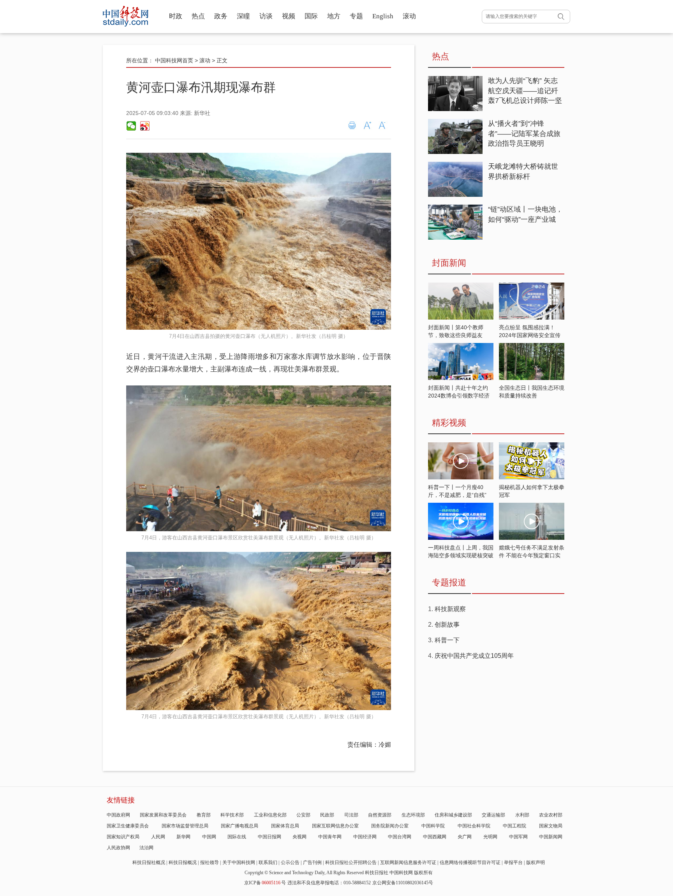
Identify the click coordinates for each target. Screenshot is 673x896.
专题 (356, 16)
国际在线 (236, 836)
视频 (288, 16)
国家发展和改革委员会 (163, 815)
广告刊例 (312, 862)
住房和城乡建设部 (453, 815)
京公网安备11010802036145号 (402, 882)
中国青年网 (330, 836)
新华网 (183, 836)
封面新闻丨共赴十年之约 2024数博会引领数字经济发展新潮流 (459, 395)
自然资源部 (379, 815)
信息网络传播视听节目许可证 (470, 862)
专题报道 (449, 582)
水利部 (522, 815)
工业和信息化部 (270, 815)
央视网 (299, 836)
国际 (311, 16)
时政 (175, 16)
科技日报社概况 (148, 862)
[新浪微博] (144, 126)
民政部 (327, 815)
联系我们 (268, 862)
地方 (333, 16)
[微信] (131, 126)
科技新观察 (450, 609)
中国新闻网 (550, 836)
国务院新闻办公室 (390, 826)
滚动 (409, 16)
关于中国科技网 (238, 862)
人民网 (158, 836)
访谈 (266, 16)
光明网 (490, 836)
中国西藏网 (434, 836)
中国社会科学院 (474, 826)
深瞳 (243, 16)
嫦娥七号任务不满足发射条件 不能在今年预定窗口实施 (531, 555)
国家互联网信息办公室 (335, 826)
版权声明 (535, 862)
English (382, 16)
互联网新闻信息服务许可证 (408, 862)
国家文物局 (550, 826)
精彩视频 (449, 423)
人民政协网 (118, 847)
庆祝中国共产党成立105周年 (474, 655)
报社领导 (209, 862)
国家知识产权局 (123, 836)
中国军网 (518, 836)
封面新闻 (449, 263)
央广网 (465, 836)
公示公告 (290, 862)
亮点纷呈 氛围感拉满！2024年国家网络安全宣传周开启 (529, 335)
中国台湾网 (399, 836)
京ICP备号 (265, 882)
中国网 (209, 836)
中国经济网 (365, 836)
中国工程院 (514, 826)
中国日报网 (269, 836)
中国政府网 (118, 815)
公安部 (303, 815)
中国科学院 (433, 826)
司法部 (351, 815)
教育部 (204, 815)
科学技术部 (232, 815)
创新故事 (447, 624)
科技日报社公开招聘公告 (351, 862)
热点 (198, 16)
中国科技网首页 (174, 60)
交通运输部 (493, 815)
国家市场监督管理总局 (185, 826)
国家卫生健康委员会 (128, 826)
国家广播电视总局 (239, 826)
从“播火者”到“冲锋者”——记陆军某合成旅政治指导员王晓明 (524, 133)
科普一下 (447, 640)
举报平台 (513, 862)
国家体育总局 (285, 826)
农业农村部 (550, 815)
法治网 (146, 847)
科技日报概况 (183, 862)
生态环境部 (413, 815)
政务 (220, 16)
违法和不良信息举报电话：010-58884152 (329, 882)
